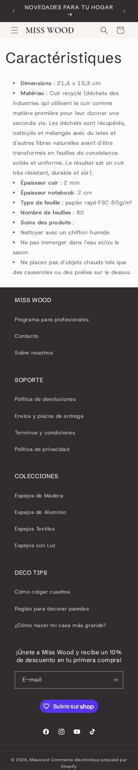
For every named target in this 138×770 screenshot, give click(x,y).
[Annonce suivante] (124, 11)
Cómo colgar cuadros (42, 591)
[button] (15, 30)
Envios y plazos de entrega (49, 416)
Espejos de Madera (39, 495)
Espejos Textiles (35, 528)
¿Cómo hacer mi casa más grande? (60, 625)
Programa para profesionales (52, 319)
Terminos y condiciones (45, 432)
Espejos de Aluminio (40, 512)
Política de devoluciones (45, 399)
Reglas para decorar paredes (52, 608)
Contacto (27, 336)
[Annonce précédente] (14, 11)
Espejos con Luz (35, 545)
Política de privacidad (42, 449)
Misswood (39, 759)
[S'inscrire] (115, 680)
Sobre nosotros (34, 352)
